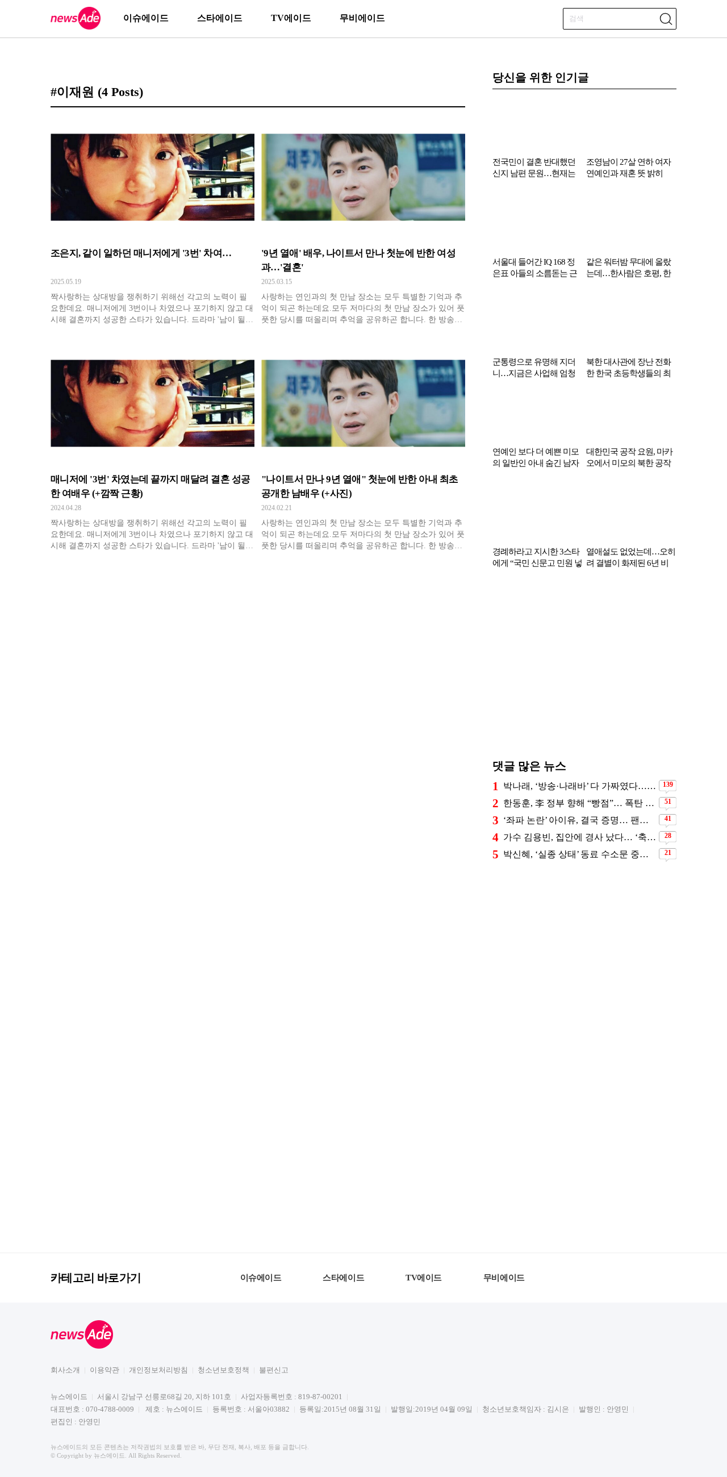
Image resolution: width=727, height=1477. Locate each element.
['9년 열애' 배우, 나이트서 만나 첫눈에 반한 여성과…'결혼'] (363, 222)
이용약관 (104, 1370)
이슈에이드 (146, 18)
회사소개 (65, 1370)
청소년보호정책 (223, 1370)
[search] (665, 18)
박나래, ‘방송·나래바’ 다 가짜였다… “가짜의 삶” (579, 786)
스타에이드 (220, 18)
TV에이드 (291, 18)
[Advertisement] (584, 669)
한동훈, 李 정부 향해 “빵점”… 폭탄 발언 (579, 803)
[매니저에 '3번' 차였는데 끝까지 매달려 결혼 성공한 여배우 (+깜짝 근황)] (152, 448)
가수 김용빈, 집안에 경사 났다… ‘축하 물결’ (579, 837)
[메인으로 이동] (76, 27)
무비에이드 (362, 18)
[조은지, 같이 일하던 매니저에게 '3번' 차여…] (152, 222)
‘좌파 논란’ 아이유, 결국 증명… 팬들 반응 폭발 (579, 820)
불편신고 (274, 1370)
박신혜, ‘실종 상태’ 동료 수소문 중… (576, 854)
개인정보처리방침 (158, 1370)
